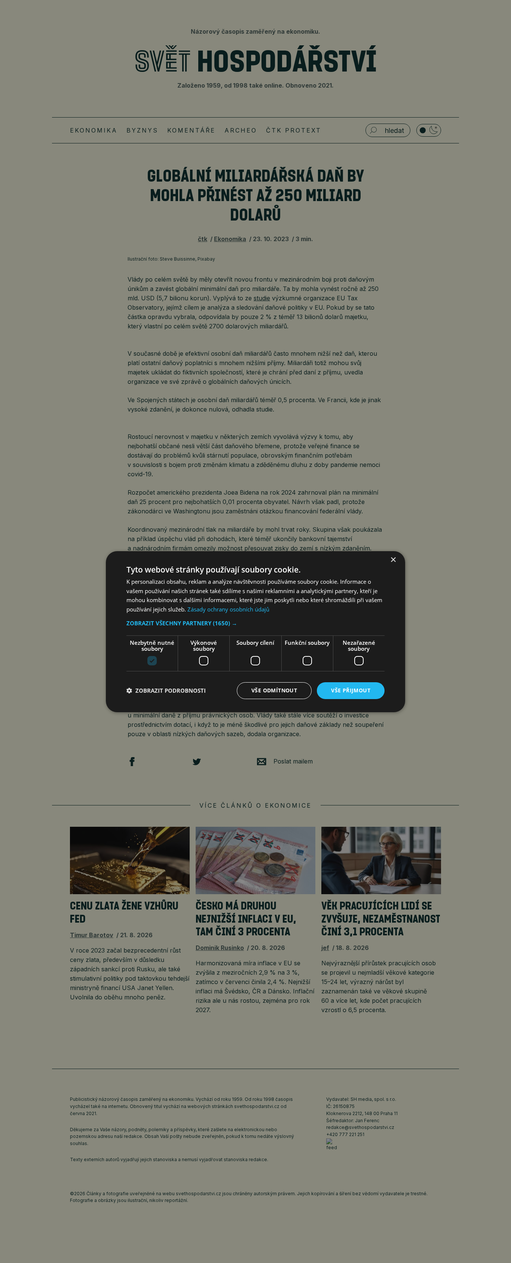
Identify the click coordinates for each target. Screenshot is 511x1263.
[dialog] (255, 631)
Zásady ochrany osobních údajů (228, 609)
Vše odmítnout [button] (274, 690)
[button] (255, 623)
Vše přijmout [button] (350, 690)
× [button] (393, 559)
